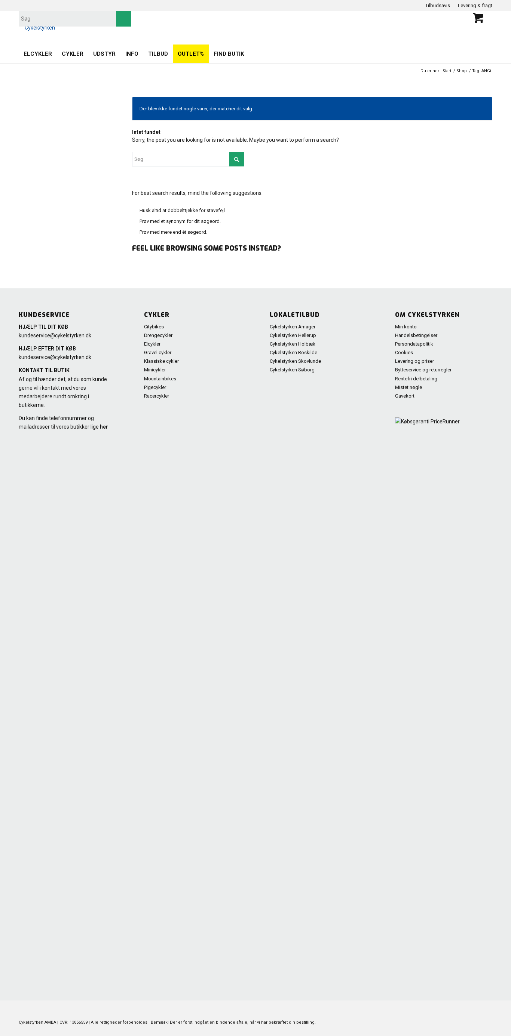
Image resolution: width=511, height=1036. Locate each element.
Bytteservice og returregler (423, 370)
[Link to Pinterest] (430, 1009)
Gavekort (404, 396)
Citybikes (154, 327)
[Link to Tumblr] (486, 1009)
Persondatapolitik (414, 344)
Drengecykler (158, 335)
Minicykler (155, 370)
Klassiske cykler (161, 361)
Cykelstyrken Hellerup (293, 335)
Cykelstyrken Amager (292, 327)
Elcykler (152, 344)
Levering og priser (414, 361)
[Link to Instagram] (475, 1009)
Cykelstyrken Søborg (292, 370)
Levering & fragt (475, 5)
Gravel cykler (157, 352)
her (104, 427)
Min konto (406, 327)
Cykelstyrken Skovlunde (295, 361)
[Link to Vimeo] (464, 1009)
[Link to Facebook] (441, 1009)
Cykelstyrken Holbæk (292, 344)
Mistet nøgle (408, 387)
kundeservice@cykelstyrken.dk (55, 335)
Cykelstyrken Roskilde (293, 352)
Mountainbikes (160, 378)
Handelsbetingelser (416, 335)
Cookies (404, 352)
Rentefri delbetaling (416, 378)
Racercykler (156, 396)
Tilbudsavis (437, 5)
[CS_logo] (37, 28)
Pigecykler (155, 387)
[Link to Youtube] (453, 1009)
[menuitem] (38, 54)
